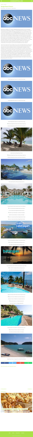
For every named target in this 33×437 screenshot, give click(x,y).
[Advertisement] (16, 423)
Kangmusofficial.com (16, 1)
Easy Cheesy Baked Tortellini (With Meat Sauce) (15, 409)
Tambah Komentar (13, 8)
